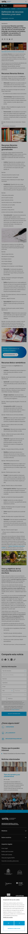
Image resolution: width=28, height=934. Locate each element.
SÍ (19, 923)
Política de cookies (8, 917)
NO (8, 923)
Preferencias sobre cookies (14, 928)
